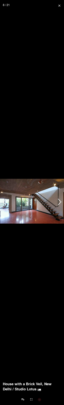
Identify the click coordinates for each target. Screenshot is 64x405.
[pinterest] (39, 399)
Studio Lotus (25, 389)
